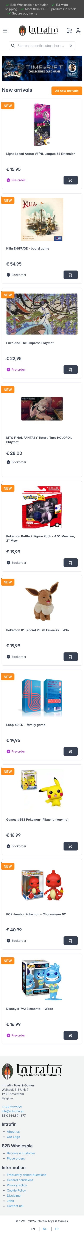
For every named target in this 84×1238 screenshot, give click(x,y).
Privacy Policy (17, 1185)
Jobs (10, 1201)
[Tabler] (38, 30)
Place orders (16, 1158)
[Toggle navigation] (5, 30)
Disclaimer (14, 1195)
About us (13, 1131)
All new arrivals (67, 91)
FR (57, 1229)
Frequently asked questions (26, 1175)
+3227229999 (12, 1107)
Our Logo (13, 1137)
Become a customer (21, 1153)
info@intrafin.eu (13, 1111)
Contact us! (15, 1206)
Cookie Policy (16, 1190)
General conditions (20, 1180)
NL (45, 1229)
